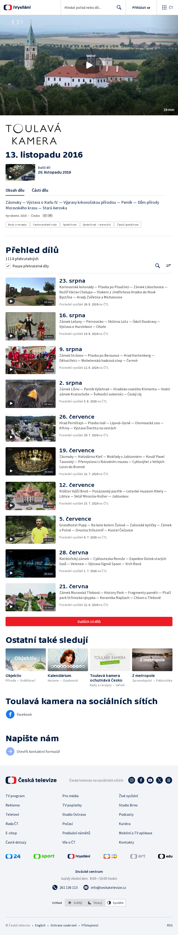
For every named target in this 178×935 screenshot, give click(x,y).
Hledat (119, 7)
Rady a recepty (17, 224)
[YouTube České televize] (150, 780)
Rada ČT (12, 823)
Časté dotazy (16, 842)
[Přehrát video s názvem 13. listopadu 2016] (89, 65)
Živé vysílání (128, 795)
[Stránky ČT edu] (165, 857)
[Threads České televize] (168, 780)
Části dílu (40, 190)
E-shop (11, 833)
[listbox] (95, 903)
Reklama (13, 805)
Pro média (70, 795)
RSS (169, 925)
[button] (89, 65)
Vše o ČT (69, 842)
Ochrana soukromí (63, 925)
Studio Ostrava (74, 814)
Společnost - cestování (97, 224)
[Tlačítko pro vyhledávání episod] (158, 266)
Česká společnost (128, 224)
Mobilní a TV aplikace (135, 833)
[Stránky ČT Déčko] (110, 857)
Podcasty (126, 814)
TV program (15, 795)
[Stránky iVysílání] (79, 857)
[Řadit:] (168, 265)
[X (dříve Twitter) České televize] (159, 780)
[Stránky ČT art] (137, 857)
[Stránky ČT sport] (44, 857)
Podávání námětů (76, 833)
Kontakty (126, 842)
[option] (75, 902)
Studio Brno (128, 805)
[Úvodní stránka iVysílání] (21, 7)
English (40, 925)
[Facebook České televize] (141, 780)
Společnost (70, 224)
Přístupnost (90, 925)
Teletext (12, 814)
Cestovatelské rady (45, 224)
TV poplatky (72, 805)
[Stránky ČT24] (13, 857)
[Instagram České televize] (131, 780)
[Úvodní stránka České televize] (31, 780)
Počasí (67, 823)
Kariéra (124, 823)
